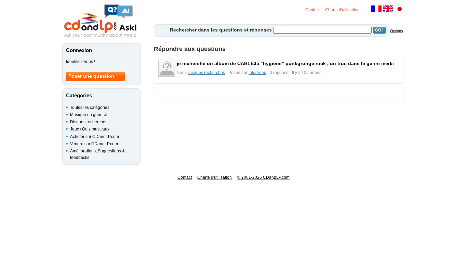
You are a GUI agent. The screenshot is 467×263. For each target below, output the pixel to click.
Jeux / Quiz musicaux (89, 129)
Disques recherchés (206, 72)
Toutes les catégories (89, 107)
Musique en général (88, 114)
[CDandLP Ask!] (100, 21)
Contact (312, 10)
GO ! (379, 30)
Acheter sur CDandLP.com (94, 136)
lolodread (257, 72)
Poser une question (91, 76)
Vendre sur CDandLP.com (94, 143)
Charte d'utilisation (342, 10)
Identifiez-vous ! (80, 61)
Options (396, 31)
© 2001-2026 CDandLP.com (263, 177)
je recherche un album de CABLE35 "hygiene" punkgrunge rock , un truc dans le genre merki (285, 63)
